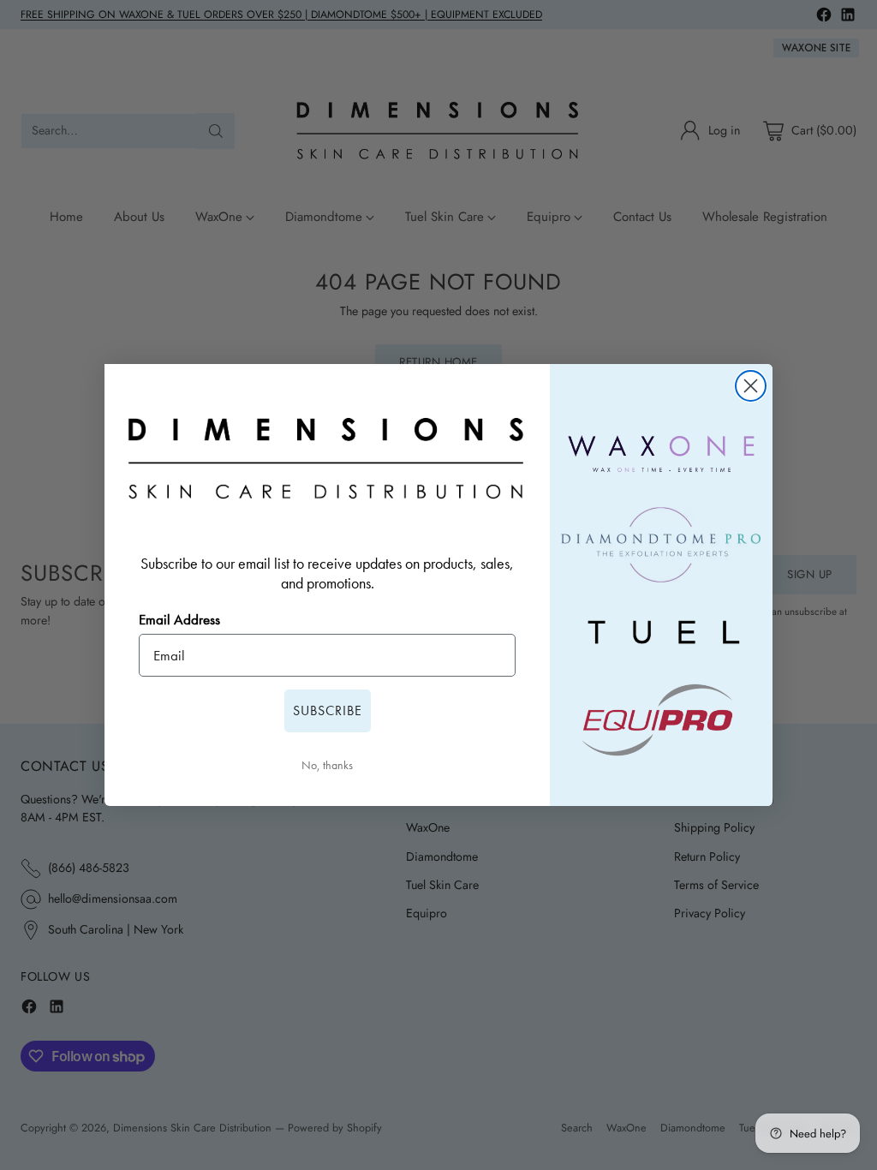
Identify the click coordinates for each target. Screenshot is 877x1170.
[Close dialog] (751, 386)
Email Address (179, 619)
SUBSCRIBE (327, 710)
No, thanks (327, 765)
